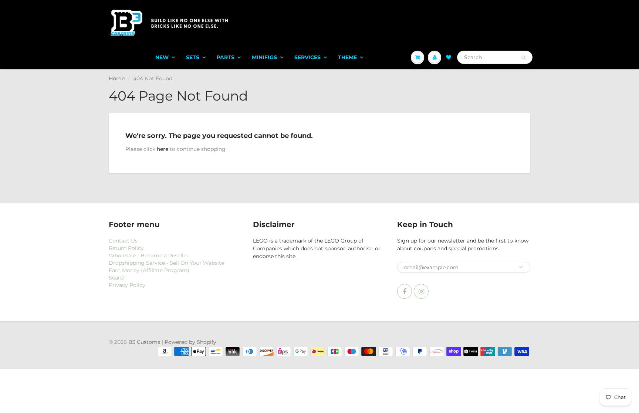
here (162, 149)
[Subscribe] (521, 267)
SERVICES (307, 57)
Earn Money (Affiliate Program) (149, 270)
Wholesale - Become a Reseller (149, 255)
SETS (192, 57)
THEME (347, 57)
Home (117, 78)
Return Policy (126, 248)
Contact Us (123, 240)
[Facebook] (404, 291)
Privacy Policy (127, 285)
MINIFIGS (264, 57)
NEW (162, 57)
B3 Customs (144, 342)
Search (117, 277)
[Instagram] (421, 291)
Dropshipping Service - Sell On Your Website (166, 263)
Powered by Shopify (190, 342)
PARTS (225, 57)
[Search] (523, 58)
